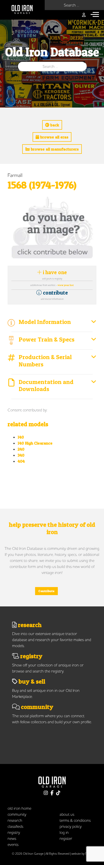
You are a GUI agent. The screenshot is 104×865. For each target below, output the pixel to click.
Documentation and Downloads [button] (46, 385)
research (15, 820)
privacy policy (71, 826)
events (13, 844)
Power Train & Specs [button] (46, 339)
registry (14, 832)
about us (67, 814)
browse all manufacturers (54, 149)
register (66, 838)
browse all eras (53, 136)
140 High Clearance (35, 443)
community (17, 814)
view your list (66, 285)
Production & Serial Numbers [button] (45, 360)
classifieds (15, 826)
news (12, 838)
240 (21, 449)
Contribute (46, 591)
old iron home (19, 808)
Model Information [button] (45, 321)
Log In (64, 832)
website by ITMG (81, 853)
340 (21, 455)
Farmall (15, 175)
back (54, 124)
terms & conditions (75, 820)
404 (21, 461)
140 (21, 437)
